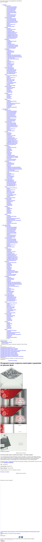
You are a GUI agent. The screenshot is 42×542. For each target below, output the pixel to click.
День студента (9, 65)
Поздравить (9, 90)
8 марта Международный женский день (14, 56)
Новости (6, 531)
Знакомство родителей (11, 29)
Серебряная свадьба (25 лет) (12, 36)
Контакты (10, 531)
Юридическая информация (24, 531)
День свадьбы (9, 30)
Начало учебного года (11, 24)
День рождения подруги (11, 14)
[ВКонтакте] (20, 537)
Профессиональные (10, 63)
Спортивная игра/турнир (11, 41)
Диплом (8, 84)
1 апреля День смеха (11, 57)
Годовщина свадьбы (10, 31)
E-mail (1, 539)
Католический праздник (11, 70)
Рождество (9, 52)
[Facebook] (22, 537)
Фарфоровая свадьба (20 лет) (12, 35)
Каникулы (9, 25)
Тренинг (8, 95)
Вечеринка (7, 39)
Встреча (8, 207)
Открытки (4, 4)
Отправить (15, 360)
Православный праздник (11, 69)
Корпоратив (9, 42)
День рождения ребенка (11, 8)
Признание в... (9, 91)
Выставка (9, 97)
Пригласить (9, 199)
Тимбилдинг (9, 98)
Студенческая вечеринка (11, 82)
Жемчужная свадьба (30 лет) (12, 37)
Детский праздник (8, 17)
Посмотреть (10, 360)
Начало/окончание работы (12, 107)
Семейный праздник (11, 44)
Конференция (9, 94)
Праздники (7, 161)
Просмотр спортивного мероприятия (14, 220)
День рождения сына (11, 10)
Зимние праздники (10, 51)
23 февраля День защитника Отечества (14, 55)
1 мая (8, 59)
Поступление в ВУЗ (10, 80)
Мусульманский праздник (12, 72)
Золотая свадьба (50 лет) (11, 38)
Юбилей (8, 13)
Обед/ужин (9, 158)
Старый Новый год (10, 50)
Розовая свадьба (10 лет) (11, 33)
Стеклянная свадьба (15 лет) (12, 34)
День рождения (8, 5)
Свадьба (6, 27)
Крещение (9, 53)
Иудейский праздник (11, 73)
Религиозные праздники (9, 67)
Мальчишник (9, 133)
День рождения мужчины (12, 7)
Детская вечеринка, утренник (12, 21)
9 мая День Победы (10, 61)
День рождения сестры (11, 15)
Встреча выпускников (11, 85)
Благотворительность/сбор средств (13, 103)
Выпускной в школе (11, 26)
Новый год (9, 162)
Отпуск (8, 224)
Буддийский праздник (11, 71)
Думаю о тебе (9, 92)
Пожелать (9, 89)
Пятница (8, 40)
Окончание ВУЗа (10, 83)
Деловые (6, 93)
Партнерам (31, 531)
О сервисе (2, 531)
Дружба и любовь (8, 86)
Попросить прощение (11, 87)
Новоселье (9, 102)
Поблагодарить (10, 88)
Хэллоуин (9, 62)
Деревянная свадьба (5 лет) (12, 32)
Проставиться (9, 105)
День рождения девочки (11, 11)
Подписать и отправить (4, 451)
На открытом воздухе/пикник (12, 45)
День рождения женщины (12, 6)
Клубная (8, 151)
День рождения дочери (11, 9)
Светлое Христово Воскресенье (13, 58)
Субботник (9, 43)
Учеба (6, 74)
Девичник (9, 132)
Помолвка (9, 28)
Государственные (10, 64)
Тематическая (9, 150)
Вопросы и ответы (15, 531)
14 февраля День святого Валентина (14, 54)
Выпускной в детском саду (12, 22)
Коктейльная (9, 152)
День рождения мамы (11, 16)
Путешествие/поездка (11, 104)
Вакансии (35, 531)
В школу (8, 23)
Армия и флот (9, 66)
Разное (6, 99)
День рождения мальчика (11, 12)
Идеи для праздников (7, 225)
